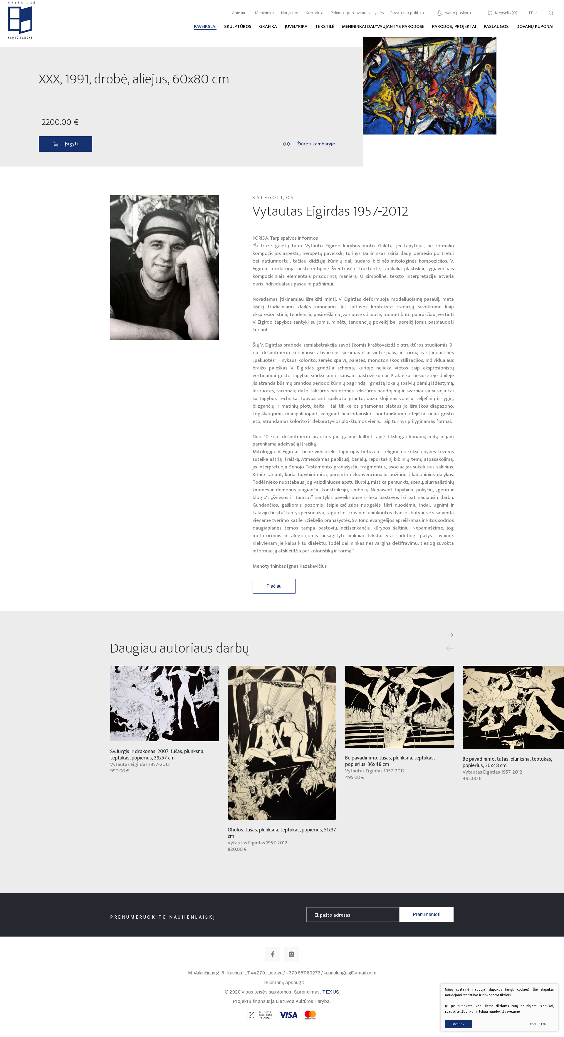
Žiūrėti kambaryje (316, 144)
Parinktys (538, 1024)
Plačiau (273, 586)
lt (531, 12)
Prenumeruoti (426, 914)
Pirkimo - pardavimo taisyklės (357, 12)
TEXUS (330, 991)
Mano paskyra (457, 12)
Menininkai (265, 12)
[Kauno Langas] (20, 23)
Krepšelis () (506, 12)
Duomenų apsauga (283, 982)
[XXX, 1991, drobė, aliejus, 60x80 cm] (429, 86)
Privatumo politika (407, 12)
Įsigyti (71, 144)
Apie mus (240, 12)
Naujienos (290, 12)
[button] (450, 635)
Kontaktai (315, 12)
